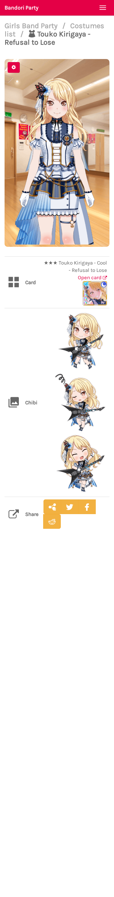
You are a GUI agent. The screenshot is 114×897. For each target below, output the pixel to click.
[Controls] (14, 67)
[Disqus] (57, 630)
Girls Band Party (32, 25)
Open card (90, 277)
